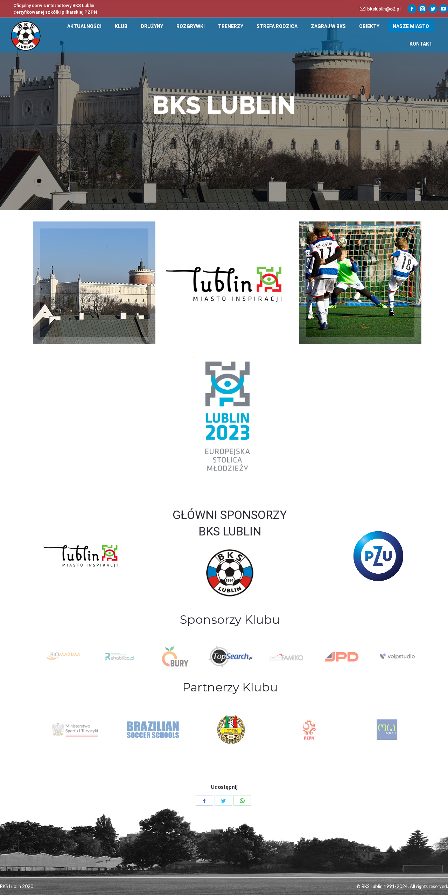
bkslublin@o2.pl (383, 9)
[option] (63, 657)
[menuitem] (84, 26)
